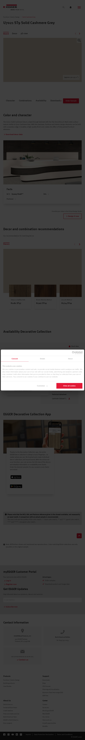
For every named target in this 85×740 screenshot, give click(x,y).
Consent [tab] (15, 358)
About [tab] (70, 358)
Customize (41, 386)
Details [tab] (42, 358)
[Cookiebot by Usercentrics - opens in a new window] (73, 352)
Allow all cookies (69, 386)
